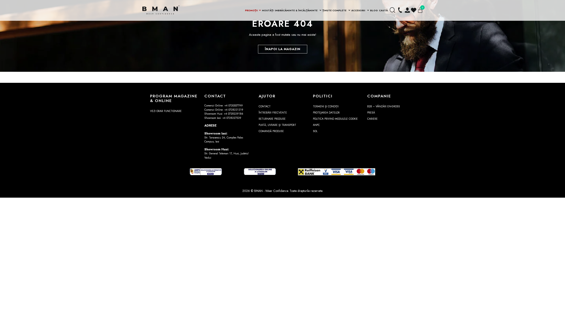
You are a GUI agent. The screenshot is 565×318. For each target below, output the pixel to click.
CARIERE (372, 119)
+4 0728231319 (233, 110)
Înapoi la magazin (282, 49)
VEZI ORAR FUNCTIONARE (166, 111)
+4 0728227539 (231, 118)
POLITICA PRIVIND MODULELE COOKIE (335, 119)
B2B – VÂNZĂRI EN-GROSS (383, 106)
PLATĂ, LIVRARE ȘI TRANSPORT (277, 125)
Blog (374, 10)
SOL (315, 131)
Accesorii (358, 10)
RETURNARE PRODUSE (272, 119)
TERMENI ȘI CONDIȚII (326, 106)
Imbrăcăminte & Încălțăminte (296, 10)
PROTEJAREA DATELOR (326, 113)
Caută (383, 10)
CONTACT (265, 106)
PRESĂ (371, 113)
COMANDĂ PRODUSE (271, 131)
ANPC (316, 125)
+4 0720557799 (233, 106)
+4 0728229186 (233, 114)
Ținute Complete (334, 10)
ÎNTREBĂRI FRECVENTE (273, 113)
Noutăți (268, 10)
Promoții (251, 10)
